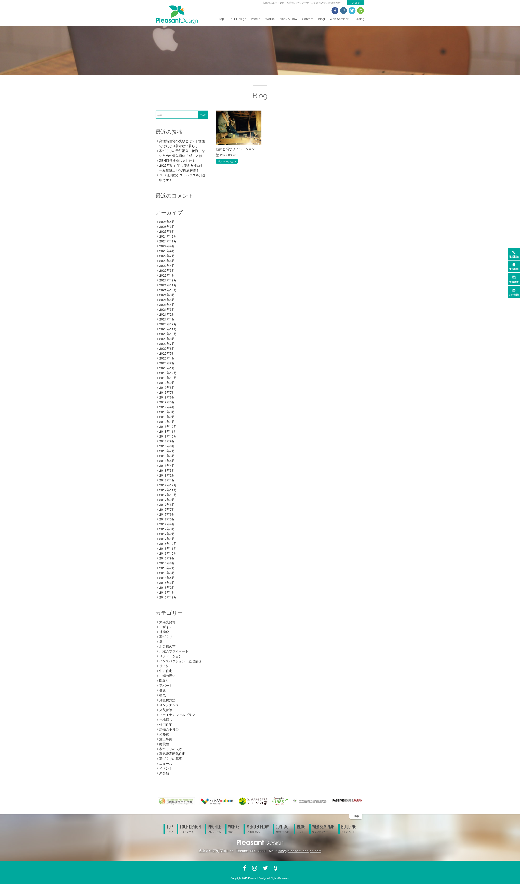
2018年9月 (167, 441)
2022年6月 (167, 260)
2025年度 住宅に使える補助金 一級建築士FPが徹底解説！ (181, 168)
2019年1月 (167, 421)
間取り (164, 680)
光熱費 (164, 734)
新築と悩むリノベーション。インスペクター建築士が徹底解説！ (238, 149)
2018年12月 (168, 426)
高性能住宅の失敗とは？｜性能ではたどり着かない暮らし (182, 143)
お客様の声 (167, 646)
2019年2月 (167, 416)
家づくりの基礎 (170, 758)
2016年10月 (168, 553)
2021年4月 (167, 304)
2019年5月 (167, 402)
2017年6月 (167, 514)
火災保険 (165, 709)
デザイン (165, 626)
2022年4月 (167, 265)
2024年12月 (168, 236)
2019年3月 (167, 411)
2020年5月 (167, 353)
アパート (165, 685)
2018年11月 (168, 431)
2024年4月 (167, 246)
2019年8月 (167, 387)
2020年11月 (168, 329)
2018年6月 (167, 455)
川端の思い (167, 675)
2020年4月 (167, 358)
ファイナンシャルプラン (177, 714)
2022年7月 (167, 255)
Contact (307, 19)
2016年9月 (167, 558)
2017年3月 (167, 529)
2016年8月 (167, 563)
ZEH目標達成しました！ (177, 160)
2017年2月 (167, 533)
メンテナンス (169, 705)
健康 (162, 690)
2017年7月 (167, 509)
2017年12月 (168, 485)
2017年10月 (168, 494)
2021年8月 (167, 294)
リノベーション (227, 161)
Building (358, 19)
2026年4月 (167, 221)
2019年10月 (168, 377)
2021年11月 (168, 285)
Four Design (237, 19)
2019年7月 (167, 392)
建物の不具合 (169, 729)
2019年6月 (167, 397)
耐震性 (164, 744)
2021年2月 (167, 314)
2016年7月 (167, 568)
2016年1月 (167, 592)
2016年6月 (167, 572)
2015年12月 (168, 597)
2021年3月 (167, 309)
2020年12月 (168, 324)
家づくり (165, 636)
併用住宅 (165, 724)
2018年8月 (167, 446)
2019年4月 (167, 407)
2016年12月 (168, 543)
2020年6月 (167, 348)
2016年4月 (167, 577)
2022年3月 (167, 270)
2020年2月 (167, 363)
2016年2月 (167, 587)
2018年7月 (167, 451)
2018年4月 (167, 465)
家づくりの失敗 (170, 748)
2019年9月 (167, 382)
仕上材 (164, 666)
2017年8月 (167, 504)
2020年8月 (167, 338)
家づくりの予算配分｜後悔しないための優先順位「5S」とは (182, 153)
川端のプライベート (173, 651)
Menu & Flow (288, 19)
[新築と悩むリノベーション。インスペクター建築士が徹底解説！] (238, 128)
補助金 (164, 631)
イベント (165, 768)
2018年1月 (167, 480)
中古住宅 (165, 670)
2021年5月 (167, 299)
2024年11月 (168, 241)
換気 (162, 695)
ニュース (165, 763)
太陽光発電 (167, 622)
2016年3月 (167, 582)
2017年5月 (167, 519)
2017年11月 (168, 490)
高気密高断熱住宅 (172, 753)
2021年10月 (168, 290)
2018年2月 (167, 475)
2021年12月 (168, 280)
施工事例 (165, 739)
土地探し (165, 719)
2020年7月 (167, 343)
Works (270, 19)
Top (221, 19)
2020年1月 (167, 368)
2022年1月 (167, 275)
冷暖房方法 (167, 700)
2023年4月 (167, 251)
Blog (321, 19)
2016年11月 (168, 548)
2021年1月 (167, 319)
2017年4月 (167, 524)
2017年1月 (167, 538)
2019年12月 (168, 372)
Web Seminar (339, 19)
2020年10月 (168, 333)
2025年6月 (167, 231)
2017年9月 (167, 499)
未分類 (164, 773)
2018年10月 (168, 436)
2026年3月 (167, 226)
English (355, 2)
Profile (255, 19)
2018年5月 (167, 460)
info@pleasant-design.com (299, 850)
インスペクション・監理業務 (180, 661)
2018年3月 (167, 470)
